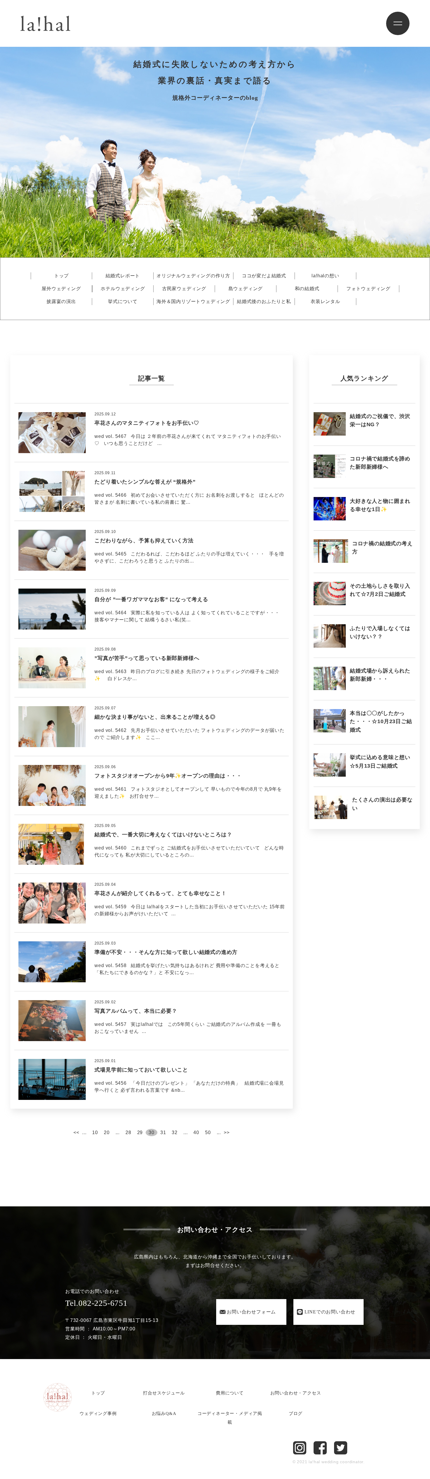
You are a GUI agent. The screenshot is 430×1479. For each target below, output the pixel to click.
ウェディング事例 (98, 1413)
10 (95, 1132)
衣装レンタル (325, 301)
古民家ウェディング (184, 288)
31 (163, 1132)
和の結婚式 (307, 288)
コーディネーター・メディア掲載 (229, 1418)
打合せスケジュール (164, 1393)
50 (208, 1132)
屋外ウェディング (61, 288)
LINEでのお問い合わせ (330, 1311)
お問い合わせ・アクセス (295, 1393)
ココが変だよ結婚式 (264, 276)
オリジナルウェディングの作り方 (193, 276)
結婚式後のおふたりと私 (264, 301)
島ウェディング (245, 288)
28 (128, 1132)
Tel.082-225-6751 (96, 1303)
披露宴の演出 (61, 301)
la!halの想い (325, 276)
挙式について (122, 301)
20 (107, 1132)
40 (196, 1132)
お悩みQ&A (164, 1413)
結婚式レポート (123, 276)
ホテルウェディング (123, 288)
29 (140, 1132)
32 (175, 1132)
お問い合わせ (251, 1311)
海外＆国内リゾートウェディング (193, 301)
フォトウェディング (368, 288)
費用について (230, 1393)
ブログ (295, 1413)
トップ (61, 276)
